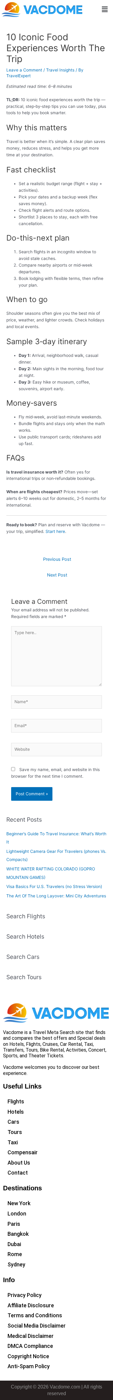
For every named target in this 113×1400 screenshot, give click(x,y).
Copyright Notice (28, 1356)
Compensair (23, 1152)
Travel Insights (60, 70)
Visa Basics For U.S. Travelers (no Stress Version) (54, 886)
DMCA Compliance (30, 1346)
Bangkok (18, 1234)
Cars (13, 1122)
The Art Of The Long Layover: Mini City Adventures (56, 895)
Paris (14, 1224)
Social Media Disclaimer (37, 1325)
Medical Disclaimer (31, 1336)
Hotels (16, 1112)
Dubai (14, 1244)
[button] (105, 9)
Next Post (57, 575)
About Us (19, 1162)
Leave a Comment (24, 70)
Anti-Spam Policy (29, 1366)
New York (19, 1203)
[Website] (56, 750)
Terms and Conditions (35, 1315)
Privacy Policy (25, 1295)
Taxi (13, 1142)
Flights (16, 1101)
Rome (15, 1254)
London (17, 1213)
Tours (15, 1132)
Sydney (16, 1264)
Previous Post (57, 559)
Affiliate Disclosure (31, 1305)
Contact (18, 1172)
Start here (55, 531)
